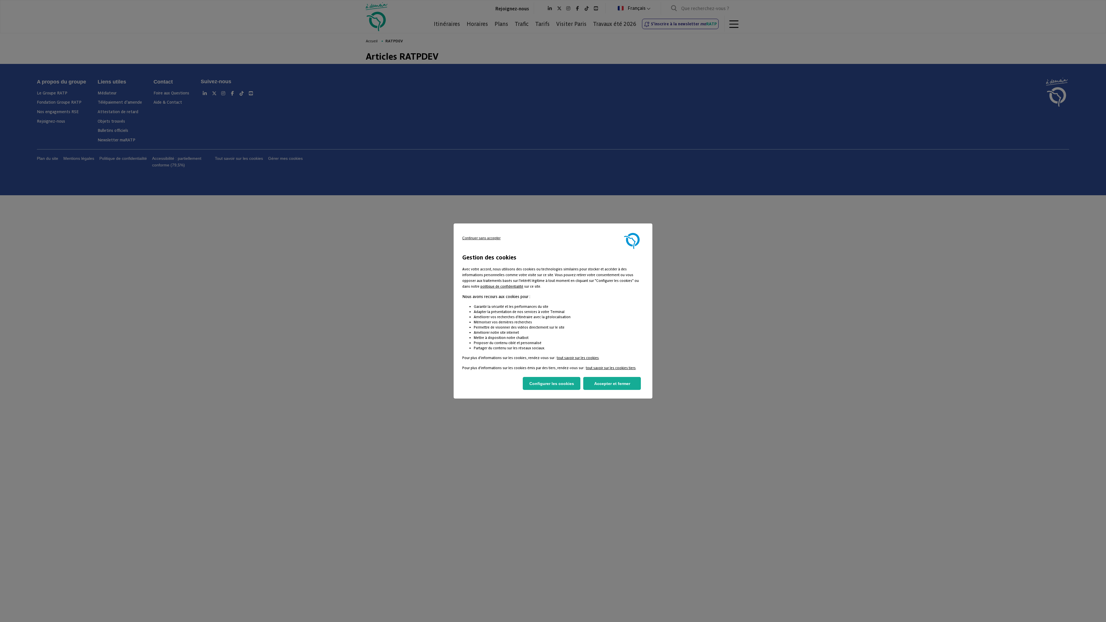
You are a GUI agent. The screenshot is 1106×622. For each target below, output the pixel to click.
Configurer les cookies (551, 383)
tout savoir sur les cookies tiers (611, 367)
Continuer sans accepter (481, 238)
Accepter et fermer (612, 383)
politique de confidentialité (501, 286)
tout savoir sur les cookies (578, 357)
